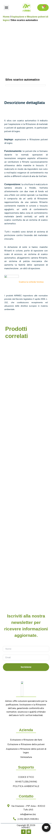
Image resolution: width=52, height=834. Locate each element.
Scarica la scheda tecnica (31, 281)
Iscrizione (26, 667)
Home (6, 16)
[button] (6, 7)
